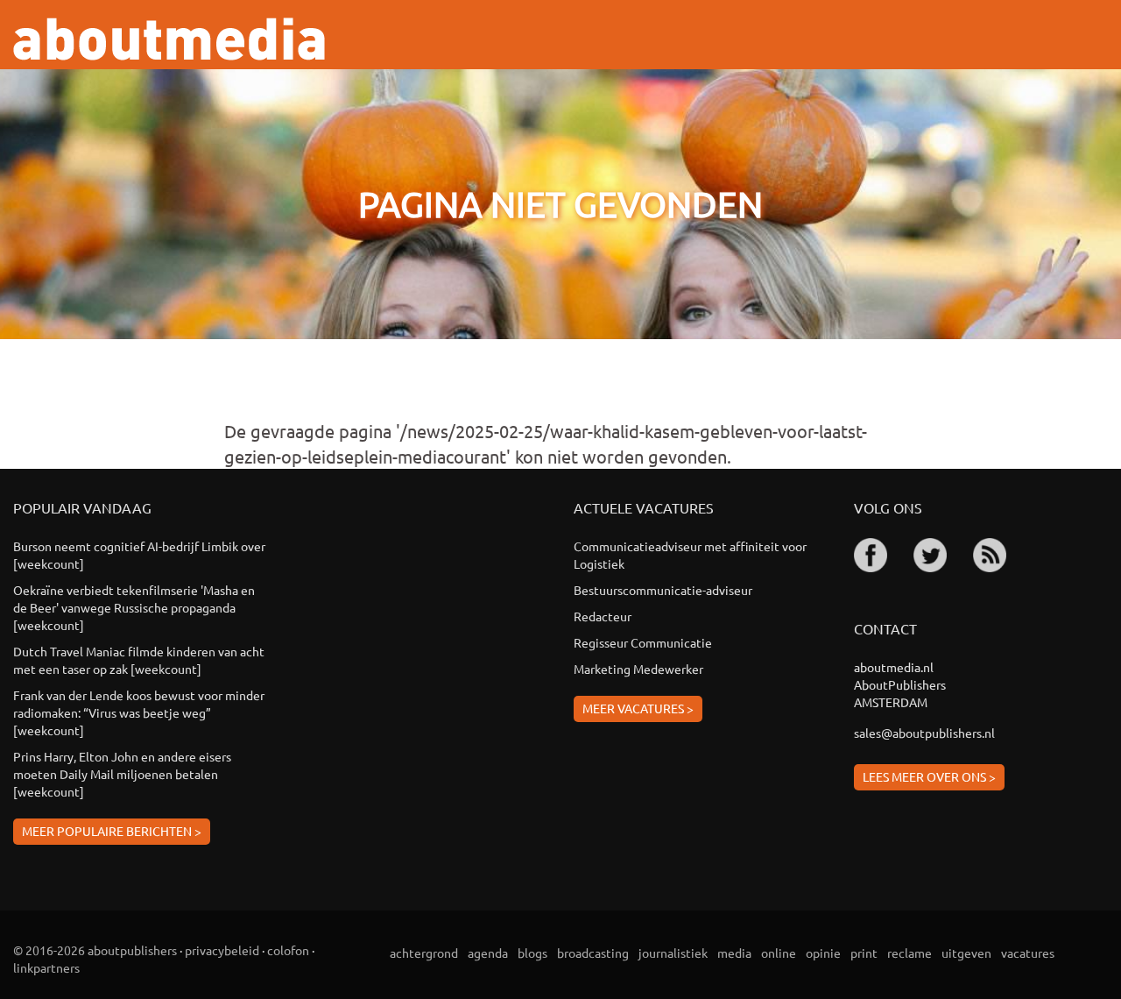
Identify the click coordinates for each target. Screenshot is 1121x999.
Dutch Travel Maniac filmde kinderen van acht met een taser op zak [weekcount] (138, 660)
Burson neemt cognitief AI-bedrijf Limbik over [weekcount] (139, 554)
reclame (909, 952)
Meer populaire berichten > (111, 831)
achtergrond (424, 952)
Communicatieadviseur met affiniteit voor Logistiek (690, 554)
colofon (288, 950)
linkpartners (46, 967)
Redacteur (602, 616)
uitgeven (966, 952)
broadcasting (593, 952)
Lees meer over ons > (929, 776)
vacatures (1027, 952)
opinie (823, 952)
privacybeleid (222, 950)
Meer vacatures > (638, 708)
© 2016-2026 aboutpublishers (95, 950)
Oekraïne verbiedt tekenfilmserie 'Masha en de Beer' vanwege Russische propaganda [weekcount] (134, 607)
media (734, 952)
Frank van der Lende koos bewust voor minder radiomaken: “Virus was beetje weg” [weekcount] (138, 712)
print (864, 952)
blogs (532, 952)
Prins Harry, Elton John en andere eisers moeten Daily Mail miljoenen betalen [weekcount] (122, 773)
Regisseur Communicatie (643, 642)
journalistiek (673, 952)
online (778, 952)
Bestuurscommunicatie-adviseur (663, 590)
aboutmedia (169, 39)
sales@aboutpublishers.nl (924, 732)
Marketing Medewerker (638, 669)
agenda (488, 952)
